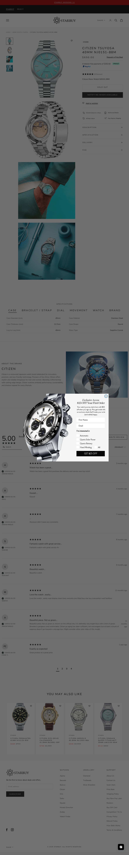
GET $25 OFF (90, 453)
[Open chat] (121, 847)
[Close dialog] (106, 396)
